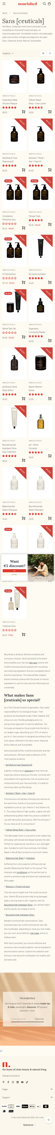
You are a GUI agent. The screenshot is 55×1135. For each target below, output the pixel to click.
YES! (14, 571)
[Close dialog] (52, 556)
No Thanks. (14, 574)
